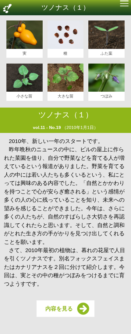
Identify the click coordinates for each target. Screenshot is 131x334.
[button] (124, 4)
